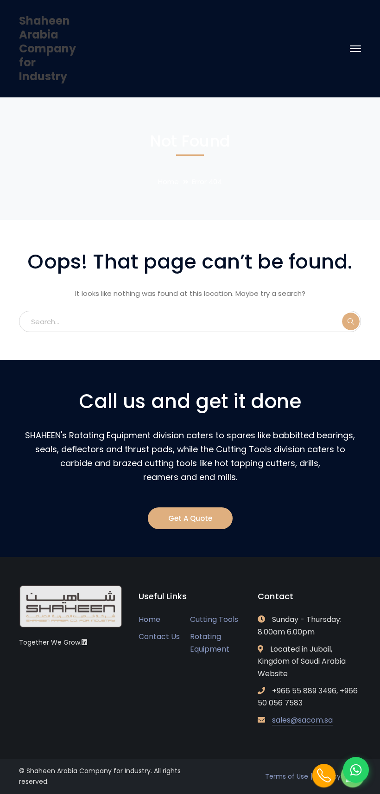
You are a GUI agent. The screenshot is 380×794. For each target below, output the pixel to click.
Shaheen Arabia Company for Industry (47, 48)
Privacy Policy (339, 776)
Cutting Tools (214, 619)
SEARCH (351, 321)
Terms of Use (286, 776)
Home (168, 181)
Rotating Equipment (209, 642)
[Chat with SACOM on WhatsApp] (356, 770)
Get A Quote (190, 518)
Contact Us (159, 636)
